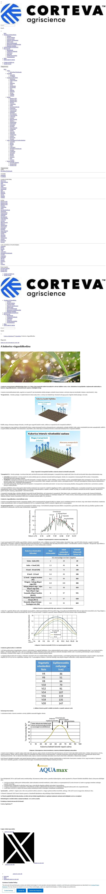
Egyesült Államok (14, 162)
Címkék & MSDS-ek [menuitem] (9, 62)
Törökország (13, 134)
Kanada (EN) (13, 164)
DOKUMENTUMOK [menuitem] (9, 59)
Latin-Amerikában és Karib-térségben (16, 140)
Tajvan (11, 93)
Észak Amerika (10, 161)
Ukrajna (12, 136)
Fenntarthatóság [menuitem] (11, 57)
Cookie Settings (8, 890)
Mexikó (12, 154)
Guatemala (12, 151)
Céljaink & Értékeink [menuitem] (12, 51)
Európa (8, 97)
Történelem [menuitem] (9, 53)
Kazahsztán (13, 87)
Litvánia (12, 118)
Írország (12, 139)
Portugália (12, 125)
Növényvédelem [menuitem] (11, 37)
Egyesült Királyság (14, 107)
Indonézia (12, 83)
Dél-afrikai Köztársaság (15, 72)
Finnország (12, 108)
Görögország (13, 111)
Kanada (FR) (13, 165)
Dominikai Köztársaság (15, 148)
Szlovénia (12, 133)
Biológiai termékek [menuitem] (11, 46)
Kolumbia (12, 152)
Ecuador (12, 150)
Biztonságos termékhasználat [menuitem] (14, 44)
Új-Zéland (12, 76)
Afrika (8, 70)
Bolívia (12, 143)
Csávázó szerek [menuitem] (10, 39)
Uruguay (12, 159)
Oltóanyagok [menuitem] (10, 41)
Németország (13, 122)
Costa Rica (12, 147)
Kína (11, 88)
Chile (11, 146)
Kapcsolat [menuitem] (9, 54)
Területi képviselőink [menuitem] (12, 55)
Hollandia (12, 112)
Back (5, 33)
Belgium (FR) (13, 98)
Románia (12, 126)
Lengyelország (13, 115)
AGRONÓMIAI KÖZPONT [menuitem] (11, 47)
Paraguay (12, 157)
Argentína (12, 141)
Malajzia (12, 90)
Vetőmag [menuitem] (9, 36)
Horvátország (13, 114)
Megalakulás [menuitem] (10, 50)
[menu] (1, 1)
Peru (11, 158)
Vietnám (12, 95)
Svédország (13, 129)
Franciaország (13, 109)
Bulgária (12, 102)
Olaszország (13, 123)
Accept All (21, 890)
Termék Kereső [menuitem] (7, 63)
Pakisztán (12, 91)
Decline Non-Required (35, 890)
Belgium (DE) (13, 101)
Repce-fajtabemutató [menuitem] (12, 43)
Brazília (12, 144)
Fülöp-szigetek (13, 80)
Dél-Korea (12, 79)
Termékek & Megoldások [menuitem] (10, 34)
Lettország (12, 116)
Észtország (12, 137)
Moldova (12, 120)
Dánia (11, 105)
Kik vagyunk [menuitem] (7, 48)
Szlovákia (12, 132)
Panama (12, 155)
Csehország (13, 104)
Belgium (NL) (13, 100)
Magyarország (4, 66)
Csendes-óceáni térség (12, 77)
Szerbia (12, 130)
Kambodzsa (13, 86)
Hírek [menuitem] (5, 58)
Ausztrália (9, 73)
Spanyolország (13, 127)
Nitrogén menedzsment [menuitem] (12, 40)
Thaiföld (12, 94)
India (11, 82)
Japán (11, 84)
